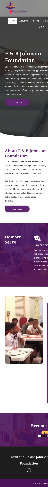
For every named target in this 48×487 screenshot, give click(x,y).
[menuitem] (12, 21)
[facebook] (29, 470)
